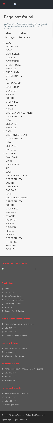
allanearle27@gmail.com (14, 356)
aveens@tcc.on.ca (12, 405)
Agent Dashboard (20, 420)
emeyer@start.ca (11, 380)
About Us (8, 307)
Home (7, 289)
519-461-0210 (10, 373)
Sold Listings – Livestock (14, 300)
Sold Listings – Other (13, 304)
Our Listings (9, 292)
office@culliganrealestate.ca (16, 335)
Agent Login (6, 420)
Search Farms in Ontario (13, 296)
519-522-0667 (10, 397)
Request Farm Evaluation (14, 311)
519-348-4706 (10, 328)
